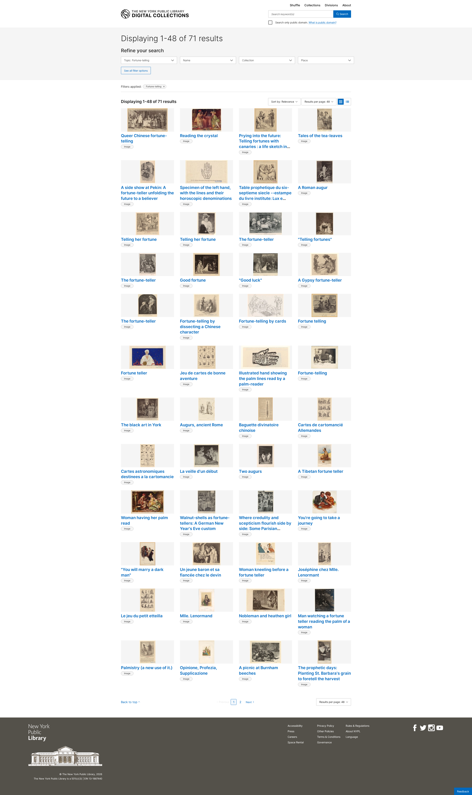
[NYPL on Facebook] (414, 728)
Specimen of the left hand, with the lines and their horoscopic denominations (206, 193)
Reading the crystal (199, 135)
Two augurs (250, 471)
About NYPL (353, 731)
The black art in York (141, 424)
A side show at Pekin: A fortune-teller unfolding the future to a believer (147, 193)
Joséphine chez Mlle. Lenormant (318, 572)
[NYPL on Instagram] (431, 728)
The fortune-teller (256, 239)
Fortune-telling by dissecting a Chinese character (200, 326)
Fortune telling (312, 321)
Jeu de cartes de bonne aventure (202, 376)
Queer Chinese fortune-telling (144, 138)
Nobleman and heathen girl (265, 615)
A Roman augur (313, 187)
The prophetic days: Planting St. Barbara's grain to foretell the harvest (324, 673)
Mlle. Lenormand (196, 615)
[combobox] (300, 14)
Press (291, 731)
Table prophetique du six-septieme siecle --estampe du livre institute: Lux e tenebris (265, 195)
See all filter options (136, 70)
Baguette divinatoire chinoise (259, 427)
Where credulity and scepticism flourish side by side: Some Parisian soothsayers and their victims (265, 528)
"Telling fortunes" (315, 239)
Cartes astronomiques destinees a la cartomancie (147, 474)
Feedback (463, 791)
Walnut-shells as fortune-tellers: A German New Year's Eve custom (205, 523)
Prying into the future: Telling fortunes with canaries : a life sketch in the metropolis (263, 143)
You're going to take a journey (319, 520)
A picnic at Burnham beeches (258, 670)
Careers (292, 736)
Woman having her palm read (144, 520)
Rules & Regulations (357, 725)
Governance (324, 742)
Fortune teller (134, 373)
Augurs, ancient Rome (201, 424)
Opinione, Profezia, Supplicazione (198, 670)
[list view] (347, 102)
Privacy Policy (325, 725)
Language (352, 736)
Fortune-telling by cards (262, 321)
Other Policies (325, 731)
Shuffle (295, 5)
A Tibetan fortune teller (320, 471)
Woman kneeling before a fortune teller (264, 572)
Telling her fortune (139, 239)
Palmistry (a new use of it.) (147, 667)
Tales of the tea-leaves (320, 135)
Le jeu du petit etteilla (142, 615)
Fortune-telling (312, 373)
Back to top (129, 702)
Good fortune (193, 280)
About (346, 5)
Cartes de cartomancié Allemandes (320, 427)
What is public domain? (322, 22)
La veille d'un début (199, 471)
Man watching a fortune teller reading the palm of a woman (324, 621)
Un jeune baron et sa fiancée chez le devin (200, 572)
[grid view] (341, 102)
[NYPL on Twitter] (423, 728)
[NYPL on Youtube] (439, 728)
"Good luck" (250, 280)
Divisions (331, 5)
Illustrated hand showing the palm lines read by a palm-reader (263, 378)
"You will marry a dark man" (142, 572)
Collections (312, 5)
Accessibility (295, 725)
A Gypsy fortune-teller (320, 280)
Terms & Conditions (328, 736)
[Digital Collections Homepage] (155, 14)
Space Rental (296, 742)
